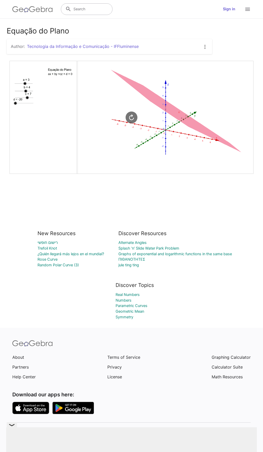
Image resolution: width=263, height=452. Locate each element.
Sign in (229, 9)
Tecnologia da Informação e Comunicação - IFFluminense (83, 46)
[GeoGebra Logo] (32, 9)
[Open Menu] (248, 9)
